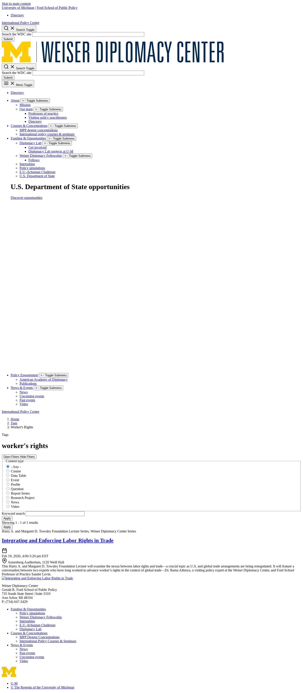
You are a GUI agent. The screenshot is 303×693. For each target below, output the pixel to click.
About (15, 100)
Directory (17, 15)
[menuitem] (156, 15)
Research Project (22, 498)
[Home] (113, 61)
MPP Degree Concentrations (39, 637)
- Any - (16, 467)
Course (16, 471)
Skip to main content (16, 4)
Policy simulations (32, 168)
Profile (15, 484)
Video (24, 404)
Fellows (33, 160)
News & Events (22, 388)
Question (17, 489)
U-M (14, 683)
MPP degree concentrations (39, 130)
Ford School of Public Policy (57, 8)
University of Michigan (18, 8)
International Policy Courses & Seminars (48, 641)
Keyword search (14, 513)
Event (15, 480)
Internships (27, 164)
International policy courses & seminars (47, 134)
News (24, 392)
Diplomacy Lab (30, 143)
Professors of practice (43, 113)
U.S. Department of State (37, 176)
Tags (14, 423)
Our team (26, 109)
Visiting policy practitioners (47, 117)
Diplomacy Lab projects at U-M (50, 151)
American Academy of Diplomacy (44, 379)
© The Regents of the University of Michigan (42, 687)
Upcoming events (32, 396)
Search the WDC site (16, 34)
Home (15, 419)
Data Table (18, 476)
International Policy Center (20, 23)
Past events (27, 400)
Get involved (37, 147)
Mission (25, 105)
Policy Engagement (24, 375)
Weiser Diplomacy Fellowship (41, 155)
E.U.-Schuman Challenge (37, 172)
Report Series (20, 493)
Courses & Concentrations (29, 126)
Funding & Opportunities (28, 138)
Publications (28, 383)
